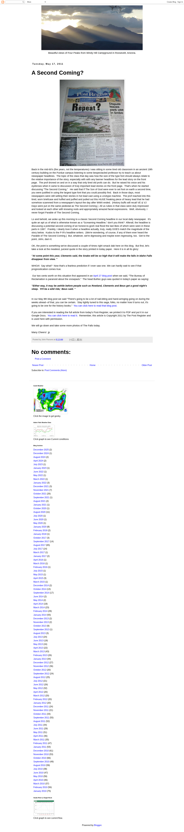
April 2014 (38, 604)
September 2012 (41, 673)
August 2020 (39, 512)
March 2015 (39, 582)
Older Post (147, 365)
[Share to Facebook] (78, 339)
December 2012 (41, 662)
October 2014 (39, 589)
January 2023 (39, 468)
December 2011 (41, 706)
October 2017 (39, 538)
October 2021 (39, 494)
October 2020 (39, 508)
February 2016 (40, 567)
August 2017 (39, 545)
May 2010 (38, 776)
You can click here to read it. (63, 315)
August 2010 (39, 765)
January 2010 (39, 791)
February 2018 (40, 530)
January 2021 (39, 505)
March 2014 (39, 607)
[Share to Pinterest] (80, 339)
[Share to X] (75, 339)
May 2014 (38, 600)
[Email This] (70, 339)
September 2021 (41, 497)
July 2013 (38, 637)
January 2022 (39, 483)
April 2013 (38, 648)
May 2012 (38, 688)
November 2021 (41, 490)
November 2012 (41, 666)
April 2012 (38, 692)
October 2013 (39, 626)
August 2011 (39, 721)
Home (93, 365)
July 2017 (38, 549)
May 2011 (38, 732)
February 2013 (40, 655)
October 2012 (39, 670)
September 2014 (41, 593)
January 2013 (39, 659)
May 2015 (38, 574)
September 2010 (41, 761)
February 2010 (40, 787)
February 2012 (40, 699)
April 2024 (38, 461)
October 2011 (39, 714)
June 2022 (38, 472)
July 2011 (38, 725)
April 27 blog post (102, 275)
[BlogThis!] (73, 339)
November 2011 (41, 710)
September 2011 (41, 717)
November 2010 (41, 754)
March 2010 (39, 783)
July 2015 (38, 571)
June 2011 (38, 728)
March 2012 (39, 695)
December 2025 (41, 450)
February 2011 (40, 743)
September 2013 (41, 629)
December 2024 (41, 453)
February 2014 (40, 611)
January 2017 (39, 556)
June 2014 (38, 596)
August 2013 (39, 633)
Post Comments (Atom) (56, 370)
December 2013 (41, 618)
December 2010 (41, 751)
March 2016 (39, 563)
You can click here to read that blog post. (95, 305)
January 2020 (39, 527)
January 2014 (39, 615)
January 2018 (39, 534)
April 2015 (38, 578)
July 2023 (38, 464)
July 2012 (38, 681)
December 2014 (41, 585)
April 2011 (38, 736)
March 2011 (39, 739)
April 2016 (38, 560)
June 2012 (38, 684)
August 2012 (39, 677)
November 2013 (41, 622)
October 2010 (39, 758)
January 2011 (39, 747)
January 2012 (39, 703)
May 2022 (38, 475)
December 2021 (41, 486)
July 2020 (38, 516)
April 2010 (38, 780)
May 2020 (38, 523)
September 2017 (41, 541)
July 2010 (38, 769)
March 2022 (39, 479)
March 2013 (39, 651)
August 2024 (39, 457)
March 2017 (39, 552)
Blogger (97, 825)
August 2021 (39, 501)
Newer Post (37, 365)
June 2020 (38, 519)
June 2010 (38, 773)
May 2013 (38, 644)
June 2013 (38, 640)
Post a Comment (43, 359)
